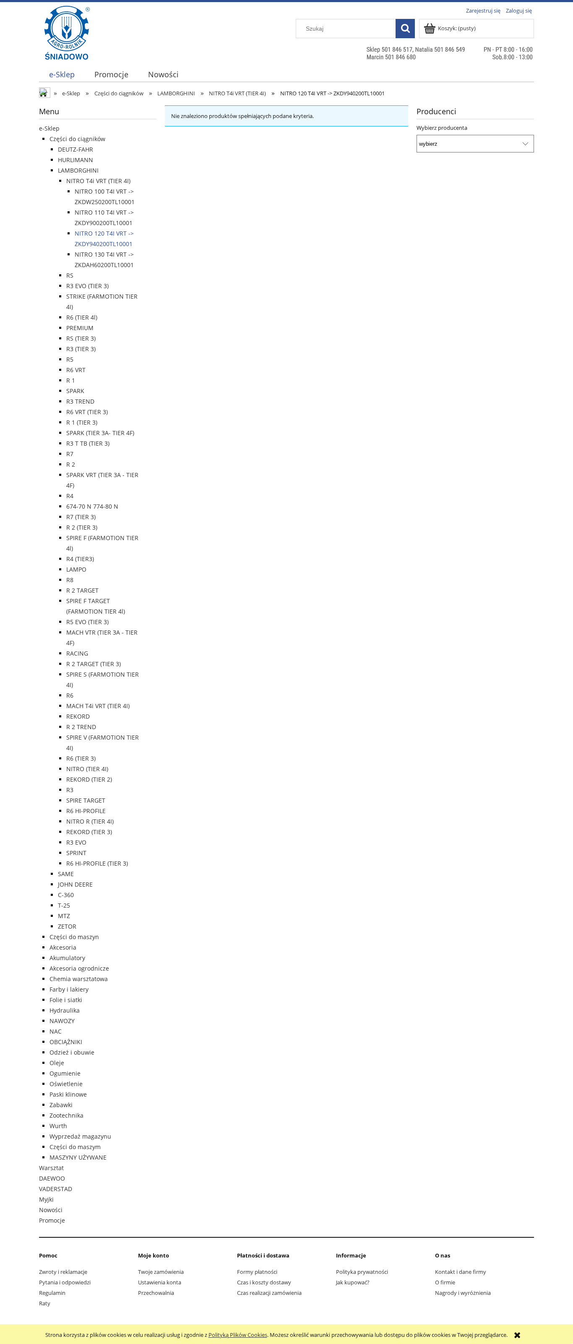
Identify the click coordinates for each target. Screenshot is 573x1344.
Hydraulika (64, 1010)
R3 (69, 790)
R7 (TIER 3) (81, 517)
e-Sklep (49, 128)
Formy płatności (257, 1272)
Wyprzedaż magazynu (80, 1136)
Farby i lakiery (69, 989)
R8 (69, 580)
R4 (69, 496)
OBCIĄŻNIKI (65, 1042)
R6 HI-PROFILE (86, 811)
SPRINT (76, 853)
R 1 (70, 380)
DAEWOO (52, 1178)
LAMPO (76, 569)
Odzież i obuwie (71, 1052)
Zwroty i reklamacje (63, 1272)
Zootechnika (66, 1115)
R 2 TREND (81, 727)
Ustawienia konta (159, 1282)
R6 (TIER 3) (81, 758)
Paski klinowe (68, 1094)
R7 (69, 454)
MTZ (64, 916)
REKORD (78, 716)
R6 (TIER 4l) (81, 317)
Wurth (58, 1126)
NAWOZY (62, 1021)
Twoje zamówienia (161, 1272)
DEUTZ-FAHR (75, 149)
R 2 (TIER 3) (81, 527)
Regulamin (52, 1293)
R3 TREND (80, 401)
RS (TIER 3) (81, 338)
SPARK (75, 391)
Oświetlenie (66, 1084)
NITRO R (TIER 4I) (90, 821)
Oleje (56, 1063)
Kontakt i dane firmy (460, 1272)
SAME (66, 874)
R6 (69, 695)
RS (69, 275)
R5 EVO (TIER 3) (87, 622)
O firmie (445, 1282)
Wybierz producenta (442, 128)
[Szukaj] (405, 28)
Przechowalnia (156, 1293)
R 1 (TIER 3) (81, 422)
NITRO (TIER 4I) (87, 769)
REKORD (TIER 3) (89, 832)
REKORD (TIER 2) (89, 779)
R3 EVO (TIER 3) (87, 286)
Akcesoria (62, 947)
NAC (55, 1031)
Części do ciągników (77, 139)
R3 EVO (76, 842)
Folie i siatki (65, 1000)
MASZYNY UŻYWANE (78, 1157)
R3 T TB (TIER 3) (87, 443)
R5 (69, 359)
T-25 (64, 905)
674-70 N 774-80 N (92, 506)
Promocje (52, 1220)
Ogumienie (65, 1073)
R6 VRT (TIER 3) (87, 412)
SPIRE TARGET (85, 800)
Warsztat (51, 1168)
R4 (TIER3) (80, 559)
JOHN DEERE (75, 884)
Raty (44, 1303)
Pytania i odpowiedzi (65, 1282)
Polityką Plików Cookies (237, 1335)
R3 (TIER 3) (81, 349)
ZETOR (67, 926)
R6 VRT (76, 370)
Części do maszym (75, 1147)
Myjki (46, 1199)
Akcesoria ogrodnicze (79, 968)
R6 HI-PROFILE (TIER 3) (97, 863)
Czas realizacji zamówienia (269, 1293)
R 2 (70, 464)
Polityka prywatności (362, 1272)
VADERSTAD (55, 1189)
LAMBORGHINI (78, 170)
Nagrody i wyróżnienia (463, 1293)
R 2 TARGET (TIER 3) (93, 664)
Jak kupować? (353, 1282)
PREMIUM (80, 328)
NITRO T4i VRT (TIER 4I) (98, 181)
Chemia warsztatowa (78, 979)
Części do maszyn (74, 937)
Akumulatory (67, 958)
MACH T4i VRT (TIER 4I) (98, 706)
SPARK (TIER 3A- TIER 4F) (100, 433)
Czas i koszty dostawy (264, 1282)
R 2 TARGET (82, 590)
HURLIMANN (75, 160)
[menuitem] (61, 74)
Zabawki (61, 1105)
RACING (77, 653)
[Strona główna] (67, 49)
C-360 (66, 895)
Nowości (51, 1210)
